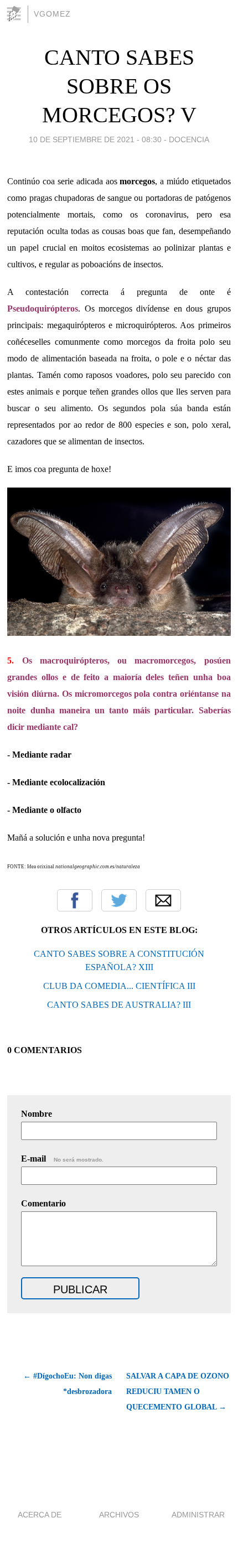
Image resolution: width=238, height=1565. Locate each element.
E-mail (62, 1158)
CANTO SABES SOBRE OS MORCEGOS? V (119, 86)
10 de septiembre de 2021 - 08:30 (95, 139)
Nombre (36, 1113)
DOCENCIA (189, 139)
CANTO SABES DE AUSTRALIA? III (119, 1004)
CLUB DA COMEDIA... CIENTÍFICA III (119, 986)
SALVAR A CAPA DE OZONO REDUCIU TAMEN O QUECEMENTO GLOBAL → (177, 1391)
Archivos (119, 1514)
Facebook (74, 900)
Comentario (43, 1203)
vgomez (52, 13)
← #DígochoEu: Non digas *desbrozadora (67, 1384)
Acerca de (39, 1514)
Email (163, 900)
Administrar (198, 1514)
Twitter (119, 900)
